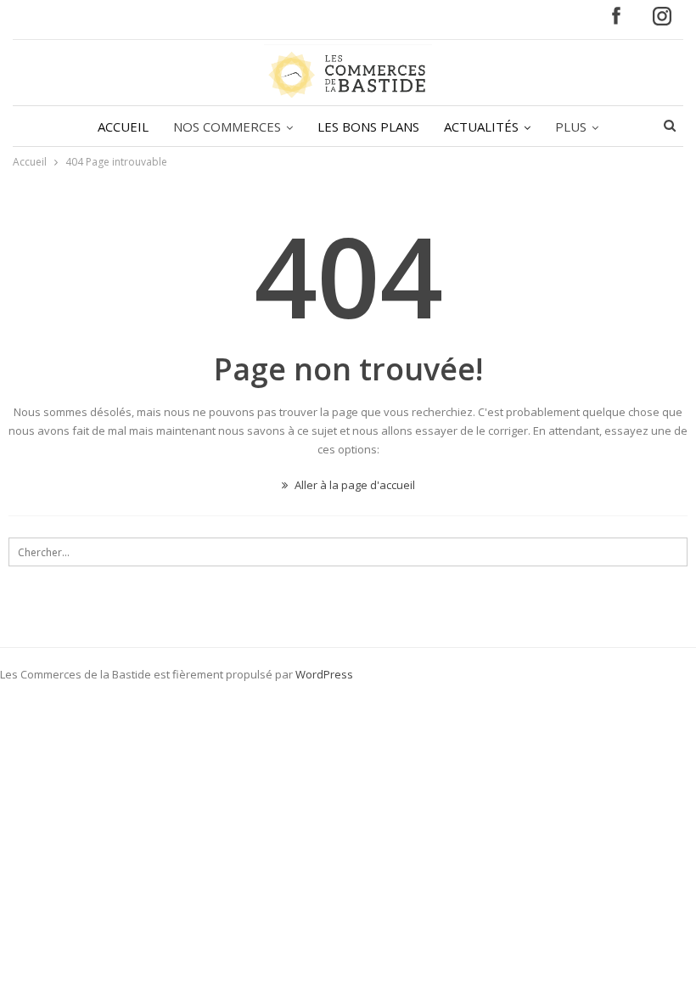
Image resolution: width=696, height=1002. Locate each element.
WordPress (324, 674)
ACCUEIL (123, 126)
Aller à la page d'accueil (353, 485)
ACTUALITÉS (481, 126)
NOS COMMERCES (227, 126)
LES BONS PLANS (368, 126)
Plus (571, 126)
